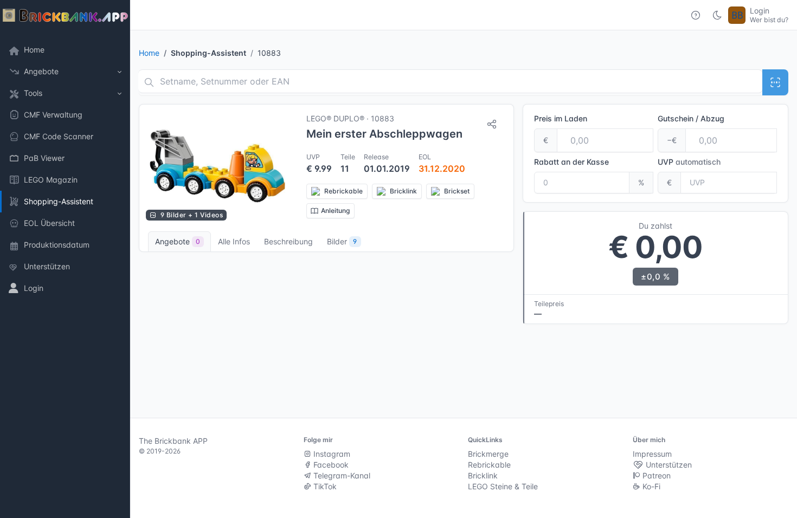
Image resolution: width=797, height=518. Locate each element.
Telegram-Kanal (340, 475)
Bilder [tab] (342, 241)
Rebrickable (489, 464)
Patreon (655, 475)
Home (149, 52)
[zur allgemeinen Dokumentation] (695, 15)
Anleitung (335, 210)
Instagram (330, 453)
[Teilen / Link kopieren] (492, 124)
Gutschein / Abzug (691, 118)
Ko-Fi (650, 486)
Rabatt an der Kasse (571, 161)
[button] (65, 71)
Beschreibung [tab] (288, 241)
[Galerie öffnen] (217, 166)
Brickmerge (488, 453)
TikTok (324, 486)
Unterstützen (668, 464)
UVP (689, 161)
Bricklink (483, 475)
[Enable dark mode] (717, 15)
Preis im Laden (560, 118)
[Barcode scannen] (775, 82)
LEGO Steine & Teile (503, 486)
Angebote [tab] (177, 241)
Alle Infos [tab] (234, 241)
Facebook (330, 464)
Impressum (652, 453)
